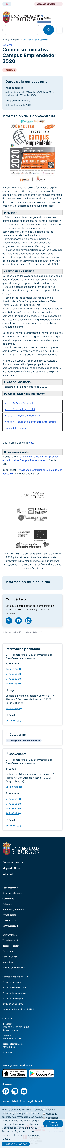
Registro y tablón (10, 945)
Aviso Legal (26, 1101)
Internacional (9, 920)
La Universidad (10, 925)
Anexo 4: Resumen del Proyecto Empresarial (30, 421)
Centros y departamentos (15, 976)
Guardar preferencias (53, 1124)
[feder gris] (32, 540)
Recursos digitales (12, 893)
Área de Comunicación (13, 967)
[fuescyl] (37, 512)
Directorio (41, 1101)
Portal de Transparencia (14, 993)
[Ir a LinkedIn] (28, 620)
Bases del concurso (16, 427)
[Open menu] (60, 30)
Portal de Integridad (12, 982)
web (30, 442)
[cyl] (21, 512)
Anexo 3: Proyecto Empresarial (23, 415)
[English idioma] (6, 4)
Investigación (9, 915)
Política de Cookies (16, 1143)
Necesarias (52, 1117)
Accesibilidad (10, 1101)
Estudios (7, 904)
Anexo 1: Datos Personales (20, 403)
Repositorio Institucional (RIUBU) (18, 1009)
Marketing (51, 1113)
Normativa (7, 962)
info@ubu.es (8, 1047)
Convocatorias (9, 935)
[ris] (32, 519)
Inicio (4, 40)
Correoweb (8, 898)
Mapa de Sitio (11, 868)
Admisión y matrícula (13, 909)
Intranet (7, 874)
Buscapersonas (12, 862)
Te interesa (15, 40)
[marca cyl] (46, 547)
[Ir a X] (9, 620)
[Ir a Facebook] (18, 620)
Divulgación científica (12, 1004)
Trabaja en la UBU (11, 940)
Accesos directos (46, 4)
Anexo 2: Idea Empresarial (20, 409)
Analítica (51, 1109)
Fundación (7, 951)
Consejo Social (9, 956)
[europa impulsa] (28, 547)
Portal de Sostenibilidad (14, 987)
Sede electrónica (11, 887)
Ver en (13, 708)
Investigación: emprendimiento (23, 740)
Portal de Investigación (13, 998)
